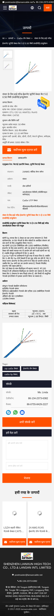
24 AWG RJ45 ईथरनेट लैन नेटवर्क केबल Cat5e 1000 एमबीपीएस (39, 529)
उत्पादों (10, 38)
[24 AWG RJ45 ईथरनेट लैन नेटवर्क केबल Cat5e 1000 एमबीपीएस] (40, 513)
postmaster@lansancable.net (19, 2)
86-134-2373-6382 (44, 2)
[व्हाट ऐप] (15, 412)
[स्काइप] (8, 412)
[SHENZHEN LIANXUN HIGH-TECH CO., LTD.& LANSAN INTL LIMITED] (15, 7)
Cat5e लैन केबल (23, 38)
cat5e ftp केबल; (11, 374)
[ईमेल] (22, 412)
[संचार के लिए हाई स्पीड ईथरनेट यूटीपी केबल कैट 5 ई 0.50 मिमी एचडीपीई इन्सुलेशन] (33, 70)
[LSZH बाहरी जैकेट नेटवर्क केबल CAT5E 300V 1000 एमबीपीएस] (14, 513)
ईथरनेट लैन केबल (30, 368)
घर (3, 38)
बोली (47, 8)
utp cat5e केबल (11, 368)
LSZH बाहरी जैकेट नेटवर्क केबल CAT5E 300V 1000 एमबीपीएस (14, 529)
